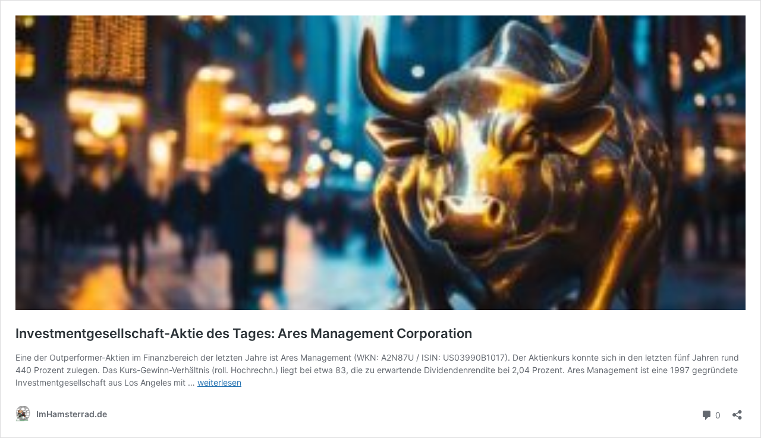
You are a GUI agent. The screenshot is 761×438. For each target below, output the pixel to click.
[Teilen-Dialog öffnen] (737, 411)
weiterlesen (219, 382)
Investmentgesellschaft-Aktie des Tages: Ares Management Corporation (243, 333)
